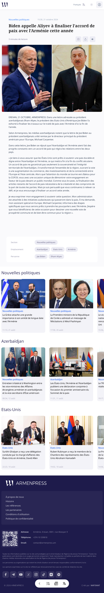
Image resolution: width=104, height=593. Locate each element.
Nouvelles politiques (46, 242)
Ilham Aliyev (56, 256)
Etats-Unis (57, 249)
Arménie (72, 249)
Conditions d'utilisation (17, 514)
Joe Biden (41, 256)
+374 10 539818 (40, 537)
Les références (13, 505)
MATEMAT (95, 585)
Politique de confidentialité (19, 518)
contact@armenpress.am (44, 542)
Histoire (10, 501)
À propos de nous (15, 496)
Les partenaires (14, 509)
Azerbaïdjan (42, 249)
